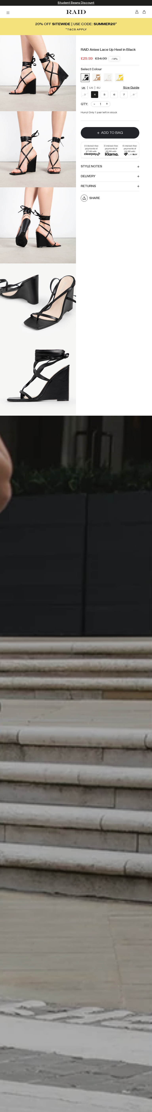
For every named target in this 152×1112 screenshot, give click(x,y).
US (91, 87)
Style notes (91, 166)
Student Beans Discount (76, 3)
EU (98, 87)
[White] (108, 77)
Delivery (88, 176)
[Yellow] (119, 77)
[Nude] (96, 77)
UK (83, 87)
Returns (88, 186)
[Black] (85, 77)
